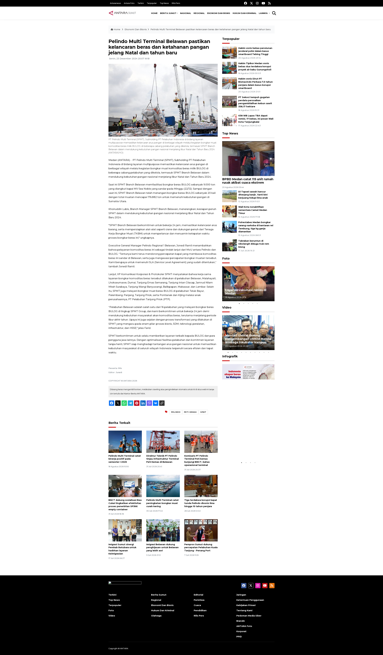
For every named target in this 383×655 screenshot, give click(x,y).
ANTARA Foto (244, 626)
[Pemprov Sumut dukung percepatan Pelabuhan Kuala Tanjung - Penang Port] (201, 530)
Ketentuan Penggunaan (250, 600)
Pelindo (175, 412)
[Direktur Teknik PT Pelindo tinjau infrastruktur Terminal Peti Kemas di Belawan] (163, 441)
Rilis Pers (176, 3)
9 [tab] (264, 352)
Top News (164, 3)
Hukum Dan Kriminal (162, 610)
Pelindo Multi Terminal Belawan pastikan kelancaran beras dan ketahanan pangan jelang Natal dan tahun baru (211, 29)
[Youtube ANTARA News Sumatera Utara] (263, 3)
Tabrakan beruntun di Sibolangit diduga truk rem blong (253, 243)
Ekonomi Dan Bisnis (218, 13)
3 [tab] (248, 303)
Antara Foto (129, 3)
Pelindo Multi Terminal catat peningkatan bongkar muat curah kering (162, 503)
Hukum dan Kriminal (244, 13)
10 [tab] (268, 352)
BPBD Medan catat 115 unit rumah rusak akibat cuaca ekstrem (247, 180)
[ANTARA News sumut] (123, 13)
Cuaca (197, 605)
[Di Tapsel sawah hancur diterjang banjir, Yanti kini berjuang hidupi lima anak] (229, 196)
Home (154, 13)
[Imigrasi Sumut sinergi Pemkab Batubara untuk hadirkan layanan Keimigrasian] (125, 530)
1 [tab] (239, 303)
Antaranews (115, 3)
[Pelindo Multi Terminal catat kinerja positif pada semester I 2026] (125, 441)
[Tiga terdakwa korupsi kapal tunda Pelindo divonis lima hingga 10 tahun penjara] (201, 485)
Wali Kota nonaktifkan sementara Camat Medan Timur (252, 210)
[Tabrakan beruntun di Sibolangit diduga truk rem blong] (229, 245)
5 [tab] (257, 303)
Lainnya (263, 13)
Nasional (185, 13)
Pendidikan (200, 610)
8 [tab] (259, 352)
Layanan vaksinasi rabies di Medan (245, 291)
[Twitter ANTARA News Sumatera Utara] (251, 3)
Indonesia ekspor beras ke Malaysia (245, 450)
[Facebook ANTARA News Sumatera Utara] (245, 3)
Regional (199, 13)
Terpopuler (152, 3)
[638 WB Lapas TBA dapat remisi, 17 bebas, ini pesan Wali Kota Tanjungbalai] (229, 120)
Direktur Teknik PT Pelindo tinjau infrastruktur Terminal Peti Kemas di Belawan (162, 458)
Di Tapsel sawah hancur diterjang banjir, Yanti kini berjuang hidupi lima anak (253, 194)
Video (226, 307)
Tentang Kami (244, 610)
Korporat (241, 631)
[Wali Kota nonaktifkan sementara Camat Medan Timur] (229, 211)
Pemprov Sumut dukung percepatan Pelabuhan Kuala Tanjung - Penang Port (201, 547)
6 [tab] (250, 352)
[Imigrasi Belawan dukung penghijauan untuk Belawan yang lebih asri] (163, 530)
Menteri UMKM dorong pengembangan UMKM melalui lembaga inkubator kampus (248, 339)
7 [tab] (255, 352)
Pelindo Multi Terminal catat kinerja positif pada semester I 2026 (124, 458)
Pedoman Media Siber (248, 615)
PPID (239, 636)
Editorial (198, 594)
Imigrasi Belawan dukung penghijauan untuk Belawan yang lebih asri (162, 547)
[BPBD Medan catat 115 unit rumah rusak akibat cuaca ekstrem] (248, 158)
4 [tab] (252, 303)
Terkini (140, 3)
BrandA (240, 621)
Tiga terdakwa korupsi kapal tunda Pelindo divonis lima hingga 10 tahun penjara (200, 503)
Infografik (230, 356)
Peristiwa (199, 600)
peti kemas (190, 412)
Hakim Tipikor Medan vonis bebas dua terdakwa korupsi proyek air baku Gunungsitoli (254, 66)
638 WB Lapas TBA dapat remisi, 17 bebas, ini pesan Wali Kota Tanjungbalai (255, 118)
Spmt (203, 412)
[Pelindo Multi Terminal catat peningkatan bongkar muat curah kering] (163, 485)
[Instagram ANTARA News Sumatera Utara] (257, 3)
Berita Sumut (168, 13)
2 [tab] (243, 303)
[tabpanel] (248, 283)
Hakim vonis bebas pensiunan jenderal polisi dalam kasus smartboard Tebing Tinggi (255, 51)
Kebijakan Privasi (246, 605)
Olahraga (156, 615)
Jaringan (241, 594)
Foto (226, 258)
